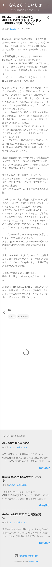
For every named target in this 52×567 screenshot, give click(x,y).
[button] (48, 18)
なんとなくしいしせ (25, 5)
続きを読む (44, 467)
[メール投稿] (10, 311)
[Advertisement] (26, 407)
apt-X (12, 316)
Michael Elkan (34, 561)
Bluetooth (23, 316)
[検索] (48, 5)
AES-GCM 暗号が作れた (16, 442)
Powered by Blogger (28, 555)
